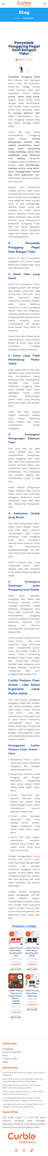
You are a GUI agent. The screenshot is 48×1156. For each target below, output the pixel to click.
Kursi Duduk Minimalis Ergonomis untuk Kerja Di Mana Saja (24, 1074)
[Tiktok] (32, 1150)
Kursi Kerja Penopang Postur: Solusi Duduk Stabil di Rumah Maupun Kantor (22, 1086)
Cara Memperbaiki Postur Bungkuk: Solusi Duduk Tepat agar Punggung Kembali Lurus (22, 1099)
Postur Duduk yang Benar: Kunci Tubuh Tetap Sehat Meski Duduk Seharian (23, 1092)
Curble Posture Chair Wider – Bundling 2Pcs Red (16, 952)
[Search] (44, 3)
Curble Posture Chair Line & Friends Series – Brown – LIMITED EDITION (16, 997)
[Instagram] (16, 1150)
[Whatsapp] (24, 1150)
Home (17, 18)
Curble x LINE (15, 1007)
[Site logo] (24, 3)
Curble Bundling (15, 959)
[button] (15, 969)
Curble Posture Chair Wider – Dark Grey (32, 993)
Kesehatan (28, 18)
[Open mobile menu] (3, 3)
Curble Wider (32, 999)
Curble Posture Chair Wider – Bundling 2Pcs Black (32, 952)
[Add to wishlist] (20, 934)
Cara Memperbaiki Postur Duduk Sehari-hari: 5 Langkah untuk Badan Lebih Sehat (24, 1105)
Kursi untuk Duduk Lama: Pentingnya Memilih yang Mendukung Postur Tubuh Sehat (23, 1080)
